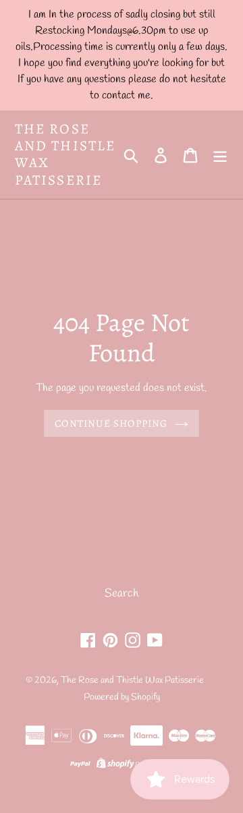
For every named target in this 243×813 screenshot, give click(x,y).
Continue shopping (111, 423)
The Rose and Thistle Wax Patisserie (65, 155)
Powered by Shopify (122, 697)
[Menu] (220, 155)
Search (121, 593)
